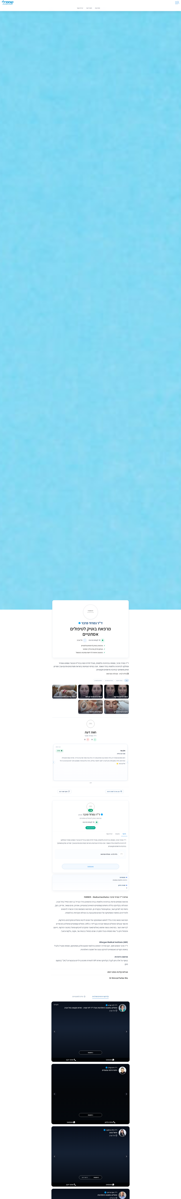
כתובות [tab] (117, 834)
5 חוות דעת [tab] (85, 1177)
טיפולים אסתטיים (109, 680)
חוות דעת (89, 8)
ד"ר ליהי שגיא (112, 1005)
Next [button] (53, 762)
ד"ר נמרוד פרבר (91, 814)
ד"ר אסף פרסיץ (112, 1192)
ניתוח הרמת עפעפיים (109, 1070)
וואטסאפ (90, 866)
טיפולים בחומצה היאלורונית (107, 1195)
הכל (126, 680)
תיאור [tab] (124, 834)
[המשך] (54, 1031)
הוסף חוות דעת (63, 792)
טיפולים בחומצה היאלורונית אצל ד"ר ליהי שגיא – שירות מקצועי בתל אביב (90, 1008)
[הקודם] (126, 1031)
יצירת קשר (80, 8)
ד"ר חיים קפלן (112, 1068)
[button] (90, 897)
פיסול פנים (113, 1132)
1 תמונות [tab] (90, 1053)
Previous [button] (127, 762)
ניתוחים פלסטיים (98, 680)
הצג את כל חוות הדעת (113, 792)
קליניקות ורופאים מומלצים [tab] (100, 996)
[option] (90, 762)
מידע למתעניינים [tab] (77, 996)
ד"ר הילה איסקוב (111, 1130)
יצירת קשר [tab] (109, 834)
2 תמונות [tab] (96, 1177)
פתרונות (97, 8)
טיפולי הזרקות (119, 680)
